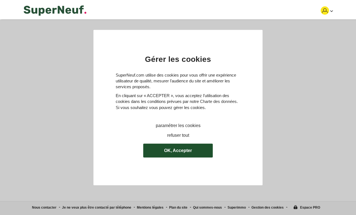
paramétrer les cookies (178, 125)
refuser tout (178, 135)
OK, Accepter (178, 150)
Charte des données (218, 101)
